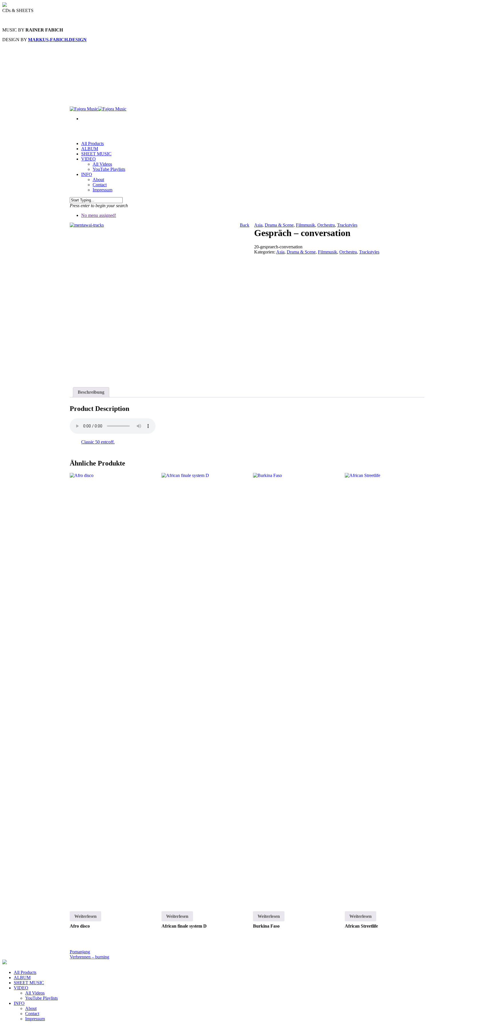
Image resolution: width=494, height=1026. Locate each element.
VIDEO (21, 987)
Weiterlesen (85, 916)
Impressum (102, 189)
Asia (258, 225)
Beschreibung (91, 392)
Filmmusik (305, 225)
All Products (25, 972)
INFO (86, 174)
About (98, 179)
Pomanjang (80, 951)
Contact (100, 184)
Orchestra (326, 225)
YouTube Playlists (109, 169)
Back (244, 225)
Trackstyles (347, 225)
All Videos (102, 164)
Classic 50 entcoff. (98, 441)
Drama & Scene (279, 225)
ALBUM (22, 977)
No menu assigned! (98, 215)
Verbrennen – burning (89, 956)
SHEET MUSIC (96, 153)
